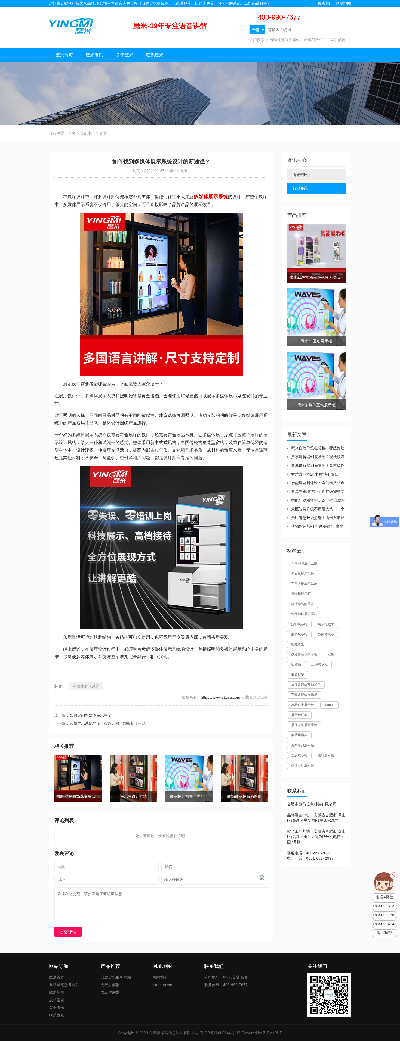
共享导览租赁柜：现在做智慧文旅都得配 (315, 492)
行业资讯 (300, 188)
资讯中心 (87, 133)
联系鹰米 (155, 55)
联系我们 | (326, 3)
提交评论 (68, 932)
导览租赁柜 (313, 39)
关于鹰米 (124, 55)
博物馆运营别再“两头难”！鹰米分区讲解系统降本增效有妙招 (315, 526)
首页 (72, 133)
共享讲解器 (336, 39)
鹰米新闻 (56, 992)
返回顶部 (384, 933)
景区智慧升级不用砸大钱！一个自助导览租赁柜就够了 (315, 509)
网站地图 (343, 3)
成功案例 (56, 1000)
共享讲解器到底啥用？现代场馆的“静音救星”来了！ (315, 457)
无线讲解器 (110, 985)
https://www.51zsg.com (220, 697)
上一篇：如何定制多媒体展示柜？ (83, 715)
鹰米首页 (64, 55)
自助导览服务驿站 (284, 39)
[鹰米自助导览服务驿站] (72, 25)
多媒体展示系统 (86, 686)
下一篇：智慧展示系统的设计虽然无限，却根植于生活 (100, 723)
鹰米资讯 (94, 55)
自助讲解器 (110, 992)
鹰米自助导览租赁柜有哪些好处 (317, 448)
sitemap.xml (162, 985)
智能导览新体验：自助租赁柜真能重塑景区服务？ (315, 483)
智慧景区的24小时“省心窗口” (315, 474)
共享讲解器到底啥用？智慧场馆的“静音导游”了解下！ (315, 465)
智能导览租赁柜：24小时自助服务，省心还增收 (316, 500)
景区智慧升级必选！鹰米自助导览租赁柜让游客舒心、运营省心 (315, 518)
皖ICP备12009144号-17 (220, 1033)
